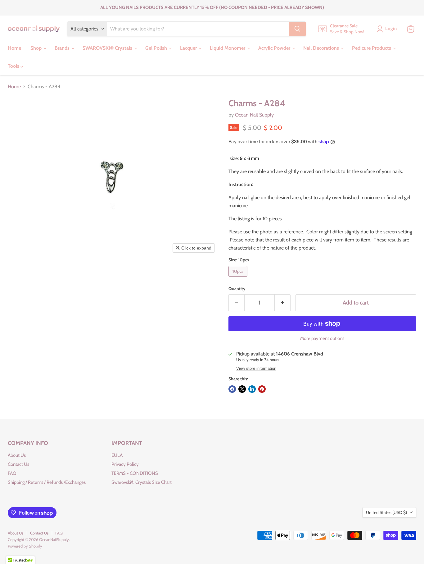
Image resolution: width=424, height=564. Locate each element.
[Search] (297, 29)
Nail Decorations (321, 48)
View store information (256, 368)
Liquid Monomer (228, 48)
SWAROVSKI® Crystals (108, 48)
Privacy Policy (125, 464)
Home (14, 48)
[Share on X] (242, 389)
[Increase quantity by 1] (283, 302)
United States (386, 512)
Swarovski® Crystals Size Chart (141, 482)
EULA (117, 455)
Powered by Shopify (25, 545)
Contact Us (18, 464)
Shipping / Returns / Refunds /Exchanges (47, 482)
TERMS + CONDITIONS (134, 473)
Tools (14, 66)
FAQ (12, 473)
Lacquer (189, 48)
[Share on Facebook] (232, 389)
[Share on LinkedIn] (252, 389)
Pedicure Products (372, 48)
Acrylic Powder (274, 48)
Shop (36, 48)
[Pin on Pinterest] (262, 389)
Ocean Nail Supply (254, 115)
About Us (17, 455)
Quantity (237, 288)
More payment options (322, 338)
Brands (63, 48)
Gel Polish (156, 48)
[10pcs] (238, 278)
